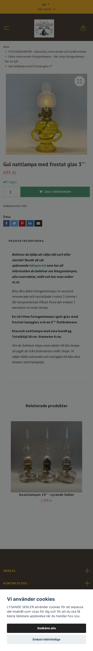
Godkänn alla (46, 628)
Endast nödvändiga (46, 639)
